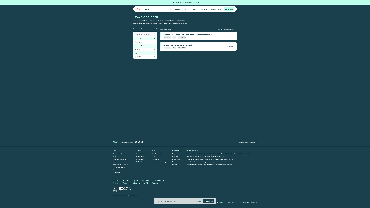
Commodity (139, 46)
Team (114, 156)
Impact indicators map (159, 162)
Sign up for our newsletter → (248, 142)
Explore (154, 156)
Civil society (140, 162)
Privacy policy (231, 202)
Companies (203, 9)
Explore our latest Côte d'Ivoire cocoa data (185, 2)
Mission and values (119, 167)
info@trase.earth (127, 142)
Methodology (156, 159)
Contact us (116, 173)
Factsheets (175, 156)
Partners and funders (119, 159)
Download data (216, 9)
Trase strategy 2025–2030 (121, 164)
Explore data (229, 9)
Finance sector (140, 156)
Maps (194, 9)
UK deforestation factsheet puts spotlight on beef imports (205, 156)
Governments (140, 154)
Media (115, 162)
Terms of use (221, 202)
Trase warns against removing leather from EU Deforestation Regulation (209, 164)
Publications (176, 159)
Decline (198, 201)
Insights (177, 9)
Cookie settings (252, 202)
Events (174, 162)
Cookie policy (241, 202)
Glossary (175, 164)
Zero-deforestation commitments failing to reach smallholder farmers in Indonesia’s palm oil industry (218, 154)
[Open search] (170, 9)
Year (136, 53)
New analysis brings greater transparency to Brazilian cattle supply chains (209, 159)
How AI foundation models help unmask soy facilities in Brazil (205, 162)
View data (230, 36)
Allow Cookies (208, 201)
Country (138, 38)
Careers (115, 170)
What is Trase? (117, 154)
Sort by (219, 29)
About (186, 9)
